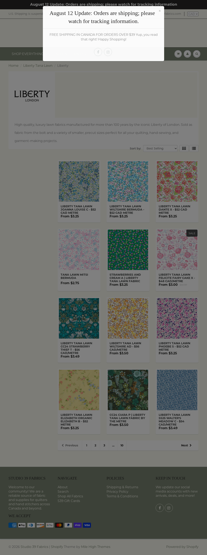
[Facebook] (98, 52)
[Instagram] (108, 52)
